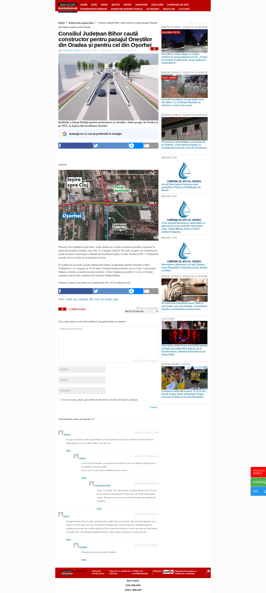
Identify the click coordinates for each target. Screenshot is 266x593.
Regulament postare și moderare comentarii (186, 572)
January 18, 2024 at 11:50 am (146, 456)
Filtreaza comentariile (147, 308)
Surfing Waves (202, 23)
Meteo (116, 4)
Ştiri (94, 4)
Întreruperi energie (93, 9)
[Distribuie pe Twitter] (110, 146)
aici (92, 418)
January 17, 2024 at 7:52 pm (146, 432)
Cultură (184, 9)
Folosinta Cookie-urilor (98, 572)
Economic (153, 9)
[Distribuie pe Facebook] (75, 146)
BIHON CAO (169, 157)
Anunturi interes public (127, 9)
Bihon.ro (81, 571)
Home (83, 4)
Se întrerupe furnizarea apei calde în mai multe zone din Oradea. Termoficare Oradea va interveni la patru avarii (184, 306)
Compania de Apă (178, 4)
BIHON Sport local (176, 364)
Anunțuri (141, 4)
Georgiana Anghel (71, 50)
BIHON (61, 23)
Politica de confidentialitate (140, 572)
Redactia (157, 571)
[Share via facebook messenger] (136, 146)
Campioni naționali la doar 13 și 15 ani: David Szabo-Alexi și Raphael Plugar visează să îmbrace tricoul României (183, 394)
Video (104, 4)
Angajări (157, 4)
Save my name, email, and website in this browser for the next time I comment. (100, 399)
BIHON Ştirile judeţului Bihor (81, 23)
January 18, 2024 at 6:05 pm (146, 483)
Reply (68, 450)
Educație (169, 9)
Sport (128, 4)
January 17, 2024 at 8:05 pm (146, 514)
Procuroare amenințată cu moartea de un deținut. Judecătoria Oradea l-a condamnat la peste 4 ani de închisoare (184, 145)
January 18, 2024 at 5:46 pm (146, 545)
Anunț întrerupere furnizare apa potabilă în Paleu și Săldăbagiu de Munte (181, 187)
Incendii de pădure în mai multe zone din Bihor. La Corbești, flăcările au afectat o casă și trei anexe (182, 102)
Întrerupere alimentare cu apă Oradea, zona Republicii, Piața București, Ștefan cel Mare (184, 267)
